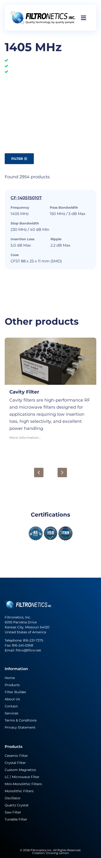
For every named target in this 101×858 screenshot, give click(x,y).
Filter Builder (15, 692)
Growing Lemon (57, 853)
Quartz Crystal (16, 805)
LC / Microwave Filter (22, 777)
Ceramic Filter (16, 756)
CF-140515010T (26, 197)
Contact (11, 706)
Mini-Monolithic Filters (23, 784)
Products (12, 685)
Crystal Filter (15, 763)
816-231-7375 (33, 640)
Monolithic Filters (19, 791)
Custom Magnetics (20, 770)
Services (11, 713)
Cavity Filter (24, 392)
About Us (12, 699)
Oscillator (13, 798)
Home (10, 678)
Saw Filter (13, 812)
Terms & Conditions (21, 720)
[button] (38, 472)
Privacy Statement (20, 727)
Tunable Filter (16, 819)
